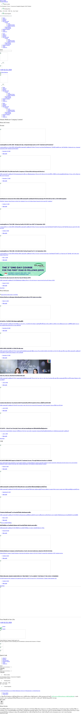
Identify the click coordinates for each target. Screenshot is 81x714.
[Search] (0, 52)
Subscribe (2, 668)
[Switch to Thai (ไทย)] (3, 63)
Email (1, 665)
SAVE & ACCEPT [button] (4, 713)
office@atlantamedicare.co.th (6, 15)
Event (9, 23)
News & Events (6, 21)
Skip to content (3, 0)
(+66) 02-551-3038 (6, 70)
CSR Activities (8, 28)
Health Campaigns (11, 25)
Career (4, 30)
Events (6, 22)
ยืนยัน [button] (4, 699)
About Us (4, 19)
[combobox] (6, 50)
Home (4, 17)
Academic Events (11, 24)
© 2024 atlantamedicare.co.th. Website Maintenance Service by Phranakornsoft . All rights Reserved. (20, 690)
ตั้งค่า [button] (1, 699)
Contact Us (5, 31)
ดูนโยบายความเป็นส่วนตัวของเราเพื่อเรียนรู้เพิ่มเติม (63, 696)
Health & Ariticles (6, 29)
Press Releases (8, 27)
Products (4, 20)
